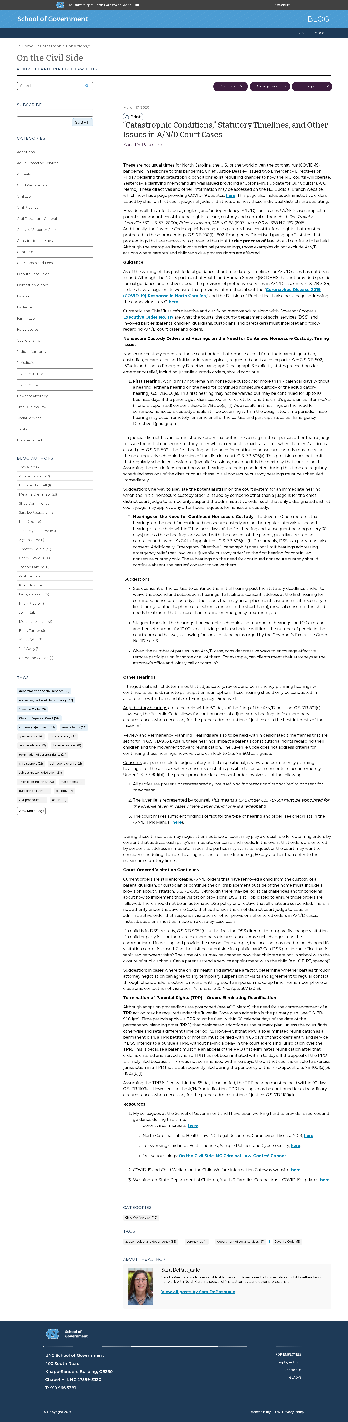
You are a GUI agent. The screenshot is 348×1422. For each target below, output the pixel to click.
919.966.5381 (63, 1387)
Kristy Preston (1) (32, 603)
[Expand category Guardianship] (90, 340)
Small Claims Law (31, 407)
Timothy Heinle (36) (35, 549)
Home (28, 46)
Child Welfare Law (32, 185)
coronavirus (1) (197, 1242)
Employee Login (289, 1362)
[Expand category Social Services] (90, 418)
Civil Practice (27, 207)
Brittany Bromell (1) (35, 485)
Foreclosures (27, 329)
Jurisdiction (27, 363)
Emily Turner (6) (32, 631)
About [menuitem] (322, 33)
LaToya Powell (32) (34, 594)
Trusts (22, 429)
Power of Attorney (32, 396)
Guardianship (28, 340)
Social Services (29, 418)
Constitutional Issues (35, 241)
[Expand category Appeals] (90, 174)
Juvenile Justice (30, 374)
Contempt (26, 252)
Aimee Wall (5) (30, 640)
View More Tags (31, 811)
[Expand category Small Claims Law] (90, 407)
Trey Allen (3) (29, 467)
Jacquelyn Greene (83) (37, 531)
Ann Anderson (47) (34, 476)
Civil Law (24, 196)
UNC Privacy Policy (288, 1412)
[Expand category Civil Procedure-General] (90, 218)
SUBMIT (82, 122)
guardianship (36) (31, 736)
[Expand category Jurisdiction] (90, 362)
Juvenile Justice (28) (67, 745)
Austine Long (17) (33, 576)
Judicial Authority (31, 352)
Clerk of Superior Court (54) (39, 718)
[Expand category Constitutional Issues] (90, 240)
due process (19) (72, 782)
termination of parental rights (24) (42, 755)
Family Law (26, 318)
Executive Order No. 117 (148, 317)
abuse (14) (59, 800)
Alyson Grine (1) (31, 540)
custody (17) (64, 791)
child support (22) (31, 764)
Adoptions (26, 152)
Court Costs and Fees (35, 263)
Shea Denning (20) (35, 503)
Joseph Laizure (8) (34, 567)
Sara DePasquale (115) (36, 512)
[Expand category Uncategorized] (90, 440)
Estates (23, 296)
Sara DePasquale (143, 145)
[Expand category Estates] (90, 296)
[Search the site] (85, 86)
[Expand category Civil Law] (90, 196)
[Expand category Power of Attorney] (90, 396)
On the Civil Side (50, 58)
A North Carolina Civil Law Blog (57, 69)
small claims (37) (74, 727)
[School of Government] (67, 1334)
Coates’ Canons (270, 1155)
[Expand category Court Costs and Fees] (90, 263)
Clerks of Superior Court (37, 230)
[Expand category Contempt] (90, 252)
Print (135, 116)
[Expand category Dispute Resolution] (90, 274)
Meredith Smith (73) (35, 622)
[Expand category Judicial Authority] (90, 351)
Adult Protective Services (37, 163)
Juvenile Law (27, 385)
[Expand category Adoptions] (90, 152)
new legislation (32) (32, 745)
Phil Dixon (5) (30, 522)
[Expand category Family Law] (90, 318)
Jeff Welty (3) (29, 649)
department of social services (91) (240, 1242)
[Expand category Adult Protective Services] (90, 163)
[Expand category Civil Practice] (90, 207)
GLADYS (295, 1377)
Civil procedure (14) (32, 800)
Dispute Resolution (33, 274)
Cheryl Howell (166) (34, 558)
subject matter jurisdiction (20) (40, 773)
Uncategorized (29, 440)
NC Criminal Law (233, 1155)
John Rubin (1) (31, 612)
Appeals (24, 174)
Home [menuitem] (302, 33)
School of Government (53, 18)
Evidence (24, 307)
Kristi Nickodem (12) (35, 585)
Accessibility (282, 5)
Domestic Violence (33, 285)
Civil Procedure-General (37, 219)
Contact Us (293, 1370)
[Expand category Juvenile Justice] (90, 374)
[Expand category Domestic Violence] (90, 285)
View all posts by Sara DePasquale (198, 1291)
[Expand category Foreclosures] (90, 329)
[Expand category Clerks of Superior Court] (90, 229)
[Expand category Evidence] (90, 307)
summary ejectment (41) (37, 727)
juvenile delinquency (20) (36, 782)
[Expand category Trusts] (90, 429)
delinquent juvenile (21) (66, 764)
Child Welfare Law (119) (141, 1218)
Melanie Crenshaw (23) (38, 494)
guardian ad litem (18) (34, 791)
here (230, 195)
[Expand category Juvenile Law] (90, 385)
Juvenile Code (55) (287, 1242)
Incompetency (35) (63, 736)
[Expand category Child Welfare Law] (90, 185)
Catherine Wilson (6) (36, 658)
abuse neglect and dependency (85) (150, 1242)
